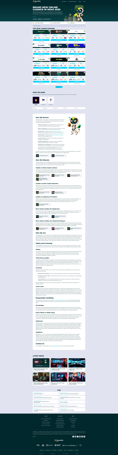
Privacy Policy (53, 453)
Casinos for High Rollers (46, 422)
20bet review (59, 55)
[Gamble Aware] (70, 445)
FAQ (73, 423)
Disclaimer (73, 425)
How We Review (73, 420)
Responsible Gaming (60, 422)
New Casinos (64, 1)
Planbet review (59, 83)
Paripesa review (76, 41)
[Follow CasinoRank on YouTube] (80, 437)
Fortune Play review (77, 69)
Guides (80, 1)
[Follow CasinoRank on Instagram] (75, 437)
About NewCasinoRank (73, 418)
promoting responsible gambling (60, 300)
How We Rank (73, 422)
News (84, 1)
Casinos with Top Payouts (45, 425)
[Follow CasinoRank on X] (78, 437)
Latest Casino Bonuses (72, 1)
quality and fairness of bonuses (56, 131)
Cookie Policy (42, 453)
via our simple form (55, 345)
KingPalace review (41, 83)
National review (59, 41)
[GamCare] (49, 445)
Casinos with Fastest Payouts (46, 418)
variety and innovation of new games (56, 134)
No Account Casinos (45, 423)
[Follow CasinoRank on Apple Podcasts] (84, 437)
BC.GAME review (41, 69)
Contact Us (73, 427)
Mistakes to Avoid (60, 418)
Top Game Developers (60, 427)
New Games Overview (60, 420)
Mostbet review (41, 55)
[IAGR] (38, 445)
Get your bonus (41, 67)
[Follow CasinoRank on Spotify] (82, 437)
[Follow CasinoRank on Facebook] (73, 437)
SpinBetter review (41, 41)
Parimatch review (76, 55)
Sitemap (77, 453)
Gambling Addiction (60, 425)
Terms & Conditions (65, 453)
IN (33, 436)
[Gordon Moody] (58, 445)
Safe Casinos (46, 420)
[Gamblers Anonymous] (43, 445)
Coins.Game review (77, 83)
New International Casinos (60, 423)
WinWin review (59, 69)
